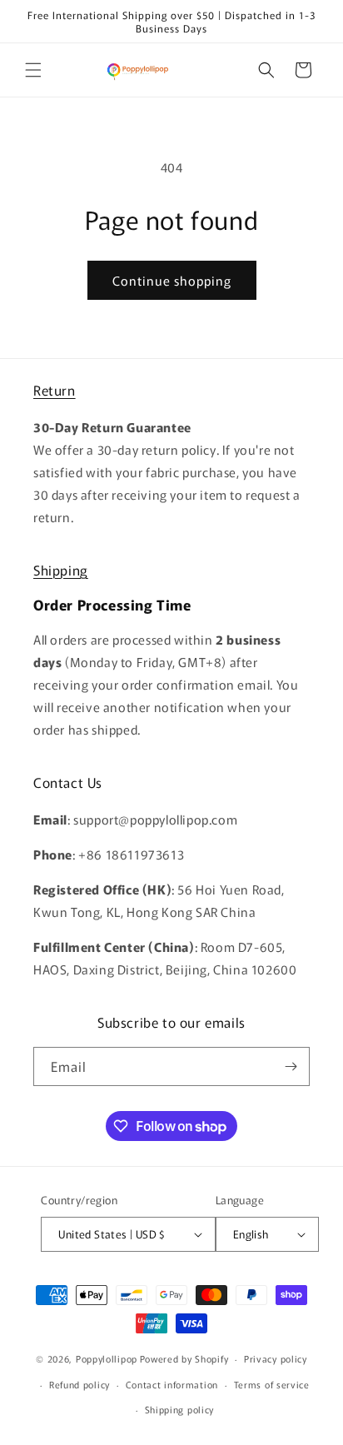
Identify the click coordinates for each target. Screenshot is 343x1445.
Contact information (172, 1384)
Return (54, 390)
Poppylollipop (106, 1358)
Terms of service (272, 1384)
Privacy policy (275, 1358)
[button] (33, 70)
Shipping (60, 570)
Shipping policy (180, 1409)
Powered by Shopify (184, 1358)
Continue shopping (171, 280)
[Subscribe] (290, 1066)
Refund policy (79, 1384)
